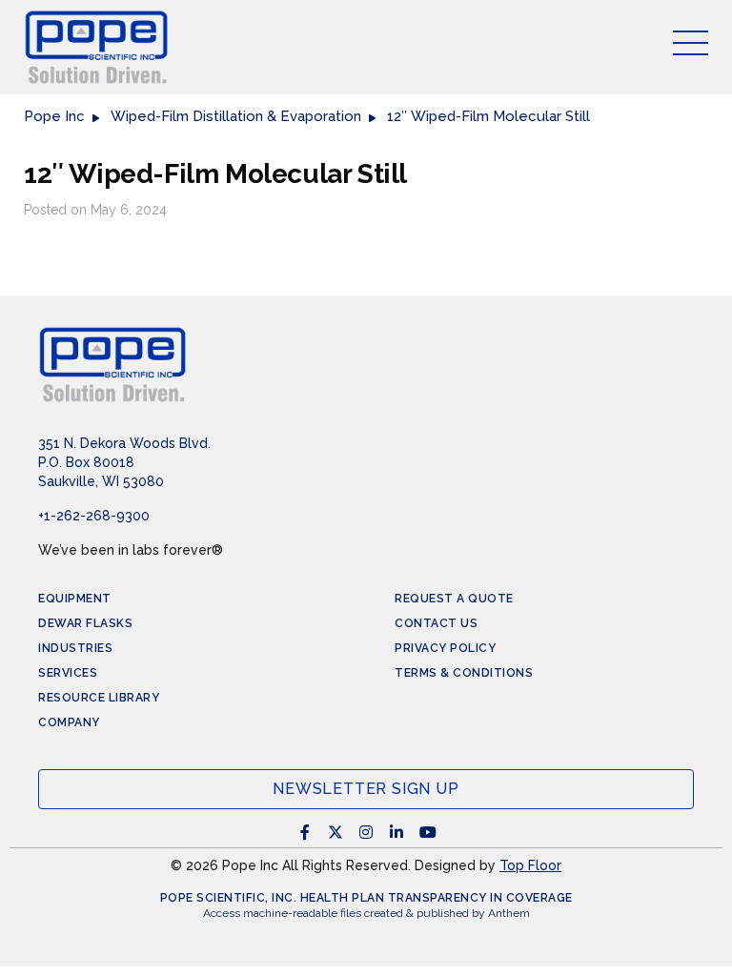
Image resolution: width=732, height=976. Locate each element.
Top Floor (530, 865)
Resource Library (98, 697)
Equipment (75, 598)
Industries (75, 648)
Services (67, 673)
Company (69, 722)
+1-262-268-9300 (94, 515)
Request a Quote (454, 598)
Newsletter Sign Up (365, 789)
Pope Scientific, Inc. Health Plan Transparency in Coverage (366, 898)
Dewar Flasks (85, 623)
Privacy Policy (445, 648)
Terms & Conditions (464, 673)
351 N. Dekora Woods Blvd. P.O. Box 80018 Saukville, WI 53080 (124, 462)
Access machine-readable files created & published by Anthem (366, 913)
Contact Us (436, 623)
